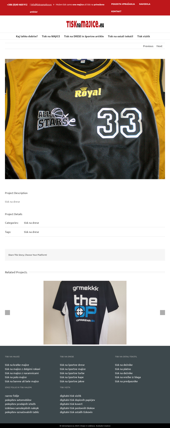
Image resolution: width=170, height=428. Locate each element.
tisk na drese (31, 222)
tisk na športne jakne (72, 381)
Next (159, 46)
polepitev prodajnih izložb (20, 403)
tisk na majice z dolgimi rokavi (22, 368)
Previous (148, 46)
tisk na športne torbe (72, 373)
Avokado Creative (103, 425)
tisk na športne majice (73, 368)
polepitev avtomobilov (18, 399)
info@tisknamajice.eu (41, 4)
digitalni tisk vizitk (70, 395)
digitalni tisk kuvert (71, 403)
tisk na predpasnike (126, 381)
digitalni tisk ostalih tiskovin (76, 412)
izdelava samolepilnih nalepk (22, 408)
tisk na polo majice (16, 377)
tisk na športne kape (72, 377)
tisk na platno (123, 368)
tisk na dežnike (124, 364)
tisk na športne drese (72, 364)
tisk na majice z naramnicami (22, 373)
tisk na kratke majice (17, 364)
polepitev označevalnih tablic (22, 412)
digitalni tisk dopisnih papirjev (77, 399)
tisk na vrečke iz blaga (128, 377)
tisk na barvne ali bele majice (22, 381)
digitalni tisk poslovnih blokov (77, 408)
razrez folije (12, 395)
